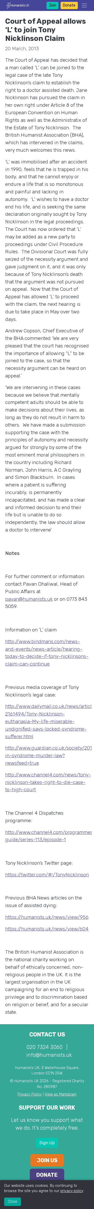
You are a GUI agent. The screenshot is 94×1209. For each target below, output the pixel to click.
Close (12, 1201)
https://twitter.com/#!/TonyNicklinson (47, 875)
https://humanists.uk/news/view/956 (47, 917)
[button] (83, 6)
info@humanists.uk (49, 1055)
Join (52, 5)
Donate (69, 5)
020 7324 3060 (44, 1047)
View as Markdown (61, 1094)
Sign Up (47, 1142)
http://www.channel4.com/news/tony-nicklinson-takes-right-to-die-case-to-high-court (48, 782)
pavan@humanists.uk (29, 599)
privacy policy (71, 1191)
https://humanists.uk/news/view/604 (47, 929)
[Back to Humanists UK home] (17, 5)
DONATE (47, 1175)
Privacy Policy (29, 1094)
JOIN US (47, 1160)
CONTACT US (47, 1034)
